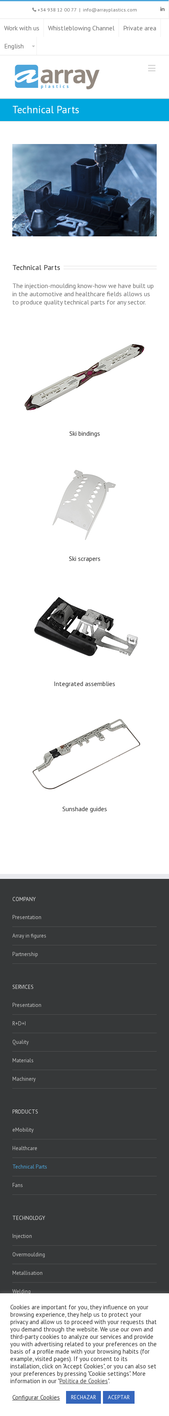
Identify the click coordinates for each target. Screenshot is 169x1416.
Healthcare (24, 1148)
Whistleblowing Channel (81, 28)
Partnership (25, 954)
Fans (17, 1185)
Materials (23, 1060)
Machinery (24, 1078)
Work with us (21, 28)
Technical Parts (29, 1166)
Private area (139, 28)
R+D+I (19, 1023)
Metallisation (27, 1273)
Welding (21, 1291)
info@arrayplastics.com (110, 10)
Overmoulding (28, 1254)
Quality (20, 1042)
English (14, 46)
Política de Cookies (83, 1381)
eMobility (23, 1129)
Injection (22, 1236)
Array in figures (29, 935)
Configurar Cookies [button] (36, 1397)
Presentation (26, 917)
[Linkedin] (162, 9)
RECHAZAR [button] (83, 1397)
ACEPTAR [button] (119, 1397)
